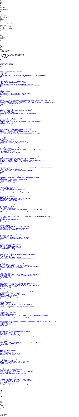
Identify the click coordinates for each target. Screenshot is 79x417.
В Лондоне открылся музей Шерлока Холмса (9, 339)
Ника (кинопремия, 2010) (5, 382)
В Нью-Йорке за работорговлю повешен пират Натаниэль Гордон (14, 147)
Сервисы (2, 405)
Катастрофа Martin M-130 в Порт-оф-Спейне (9, 297)
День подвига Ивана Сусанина (6, 366)
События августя (3, 31)
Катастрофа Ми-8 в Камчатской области (8, 183)
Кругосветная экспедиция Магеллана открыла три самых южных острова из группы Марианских (20, 133)
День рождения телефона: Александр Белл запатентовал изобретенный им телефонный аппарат (20, 138)
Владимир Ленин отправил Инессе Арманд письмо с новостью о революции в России (18, 212)
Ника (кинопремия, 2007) (5, 301)
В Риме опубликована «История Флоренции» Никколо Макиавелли (14, 318)
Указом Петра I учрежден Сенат (6, 125)
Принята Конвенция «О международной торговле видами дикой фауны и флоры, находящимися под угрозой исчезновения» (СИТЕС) (28, 102)
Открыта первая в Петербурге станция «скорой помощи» (12, 257)
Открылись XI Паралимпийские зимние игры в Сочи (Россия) (13, 141)
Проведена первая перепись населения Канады (10, 278)
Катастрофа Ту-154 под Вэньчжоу (7, 299)
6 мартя (1, 126)
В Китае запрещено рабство (6, 163)
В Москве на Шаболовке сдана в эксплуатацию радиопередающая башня (15, 253)
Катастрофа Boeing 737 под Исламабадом (8, 97)
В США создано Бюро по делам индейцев (9, 172)
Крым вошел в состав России (6, 245)
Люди (1, 401)
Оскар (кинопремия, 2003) (5, 303)
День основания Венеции (5, 320)
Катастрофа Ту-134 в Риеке (5, 236)
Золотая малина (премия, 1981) (6, 360)
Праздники (2, 398)
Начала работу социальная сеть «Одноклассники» (10, 334)
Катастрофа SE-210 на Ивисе (6, 207)
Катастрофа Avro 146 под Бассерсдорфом (8, 180)
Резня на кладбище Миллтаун (6, 227)
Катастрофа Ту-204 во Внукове (6, 185)
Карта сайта (3, 415)
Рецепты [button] (2, 27)
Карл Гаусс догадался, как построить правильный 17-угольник (13, 368)
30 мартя (2, 365)
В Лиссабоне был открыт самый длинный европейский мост (13, 358)
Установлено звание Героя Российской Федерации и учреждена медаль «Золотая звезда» (18, 270)
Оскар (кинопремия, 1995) (5, 344)
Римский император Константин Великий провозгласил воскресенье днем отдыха (17, 143)
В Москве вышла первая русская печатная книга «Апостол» (12, 164)
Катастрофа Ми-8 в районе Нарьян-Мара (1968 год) (11, 369)
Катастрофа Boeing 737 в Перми (7, 255)
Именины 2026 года (4, 43)
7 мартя (1, 134)
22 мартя (2, 281)
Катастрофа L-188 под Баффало (6, 235)
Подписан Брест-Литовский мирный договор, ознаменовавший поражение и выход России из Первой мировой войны (25, 100)
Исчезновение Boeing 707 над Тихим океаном (9, 295)
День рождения (3, 19)
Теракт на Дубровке (4, 288)
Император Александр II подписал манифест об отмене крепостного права (16, 96)
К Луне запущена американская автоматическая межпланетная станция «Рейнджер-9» (18, 275)
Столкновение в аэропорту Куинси (7, 151)
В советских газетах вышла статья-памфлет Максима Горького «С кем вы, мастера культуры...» (20, 285)
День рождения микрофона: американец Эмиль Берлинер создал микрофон (16, 110)
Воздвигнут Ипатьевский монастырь (8, 340)
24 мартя (2, 305)
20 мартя (2, 259)
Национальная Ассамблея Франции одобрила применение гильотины (15, 265)
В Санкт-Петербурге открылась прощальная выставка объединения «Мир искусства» (18, 158)
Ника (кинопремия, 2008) (5, 276)
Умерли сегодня (3, 37)
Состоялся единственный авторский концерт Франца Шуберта (13, 335)
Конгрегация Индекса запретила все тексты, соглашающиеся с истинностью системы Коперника (20, 121)
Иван (13, 63)
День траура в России (4, 351)
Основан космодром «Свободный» (7, 80)
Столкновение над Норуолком (6, 326)
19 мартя (2, 250)
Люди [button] (1, 35)
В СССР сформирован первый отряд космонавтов (10, 137)
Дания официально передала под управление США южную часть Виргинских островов (18, 378)
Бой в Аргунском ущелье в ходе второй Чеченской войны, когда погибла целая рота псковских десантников (23, 75)
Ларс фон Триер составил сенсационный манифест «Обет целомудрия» (15, 198)
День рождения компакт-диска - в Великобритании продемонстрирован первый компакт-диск (20, 85)
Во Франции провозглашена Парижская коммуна (10, 244)
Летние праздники (4, 11)
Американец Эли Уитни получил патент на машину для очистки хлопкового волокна (18, 202)
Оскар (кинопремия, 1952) (5, 268)
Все (1, 18)
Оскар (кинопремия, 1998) (5, 302)
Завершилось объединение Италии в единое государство (12, 234)
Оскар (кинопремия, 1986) (5, 313)
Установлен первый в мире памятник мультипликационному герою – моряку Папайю (18, 336)
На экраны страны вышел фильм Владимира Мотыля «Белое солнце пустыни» (16, 371)
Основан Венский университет (6, 188)
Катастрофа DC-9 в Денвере (6, 221)
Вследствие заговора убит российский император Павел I (12, 310)
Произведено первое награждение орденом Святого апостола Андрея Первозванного (18, 269)
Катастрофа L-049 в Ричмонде (6, 77)
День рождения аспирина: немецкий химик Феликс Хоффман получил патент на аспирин (19, 131)
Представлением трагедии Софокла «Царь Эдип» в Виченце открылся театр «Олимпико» (19, 101)
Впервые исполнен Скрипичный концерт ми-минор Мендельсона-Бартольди (16, 192)
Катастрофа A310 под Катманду (7, 296)
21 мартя (2, 272)
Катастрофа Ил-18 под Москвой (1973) (8, 352)
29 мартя (2, 355)
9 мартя (1, 154)
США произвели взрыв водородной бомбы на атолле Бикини (13, 82)
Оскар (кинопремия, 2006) (5, 122)
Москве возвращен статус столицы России (9, 187)
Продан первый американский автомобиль (9, 314)
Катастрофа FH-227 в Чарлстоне (7, 112)
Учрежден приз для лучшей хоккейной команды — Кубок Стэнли (14, 249)
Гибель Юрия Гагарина (5, 341)
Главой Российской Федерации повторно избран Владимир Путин (14, 205)
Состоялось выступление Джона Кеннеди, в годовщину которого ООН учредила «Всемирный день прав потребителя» (25, 216)
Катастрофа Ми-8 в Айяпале (6, 148)
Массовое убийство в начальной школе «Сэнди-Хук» (11, 199)
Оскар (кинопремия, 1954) (5, 323)
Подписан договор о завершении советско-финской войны (12, 189)
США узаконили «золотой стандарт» (8, 208)
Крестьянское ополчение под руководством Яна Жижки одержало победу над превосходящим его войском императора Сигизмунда (28, 321)
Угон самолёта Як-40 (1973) (6, 217)
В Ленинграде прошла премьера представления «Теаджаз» (12, 145)
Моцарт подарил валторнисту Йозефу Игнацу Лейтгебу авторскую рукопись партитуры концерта (20, 342)
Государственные (3, 14)
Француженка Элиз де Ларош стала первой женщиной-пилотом (13, 153)
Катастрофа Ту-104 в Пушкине (6, 224)
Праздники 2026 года (4, 12)
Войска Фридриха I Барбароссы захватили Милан (10, 330)
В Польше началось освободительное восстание (10, 308)
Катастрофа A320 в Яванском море (7, 311)
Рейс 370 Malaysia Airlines (5, 150)
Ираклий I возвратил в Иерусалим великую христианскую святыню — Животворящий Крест (20, 274)
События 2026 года (4, 34)
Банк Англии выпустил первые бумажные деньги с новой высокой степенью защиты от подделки (20, 356)
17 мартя (2, 230)
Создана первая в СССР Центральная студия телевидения (12, 287)
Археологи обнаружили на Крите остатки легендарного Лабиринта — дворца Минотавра (19, 291)
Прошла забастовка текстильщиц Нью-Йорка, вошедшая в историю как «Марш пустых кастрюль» (20, 149)
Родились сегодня (4, 36)
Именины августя (4, 40)
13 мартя (2, 190)
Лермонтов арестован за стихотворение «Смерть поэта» (12, 86)
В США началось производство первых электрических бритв (13, 243)
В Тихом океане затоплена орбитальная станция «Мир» (11, 292)
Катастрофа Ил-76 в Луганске (6, 298)
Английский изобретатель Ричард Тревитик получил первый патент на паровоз (17, 306)
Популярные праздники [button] (5, 17)
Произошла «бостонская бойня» (7, 123)
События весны (6, 67)
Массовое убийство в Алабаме (6, 322)
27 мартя (2, 337)
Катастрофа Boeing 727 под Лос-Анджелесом (9, 381)
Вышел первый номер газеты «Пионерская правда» (11, 130)
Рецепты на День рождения (6, 28)
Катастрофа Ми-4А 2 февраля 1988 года (8, 182)
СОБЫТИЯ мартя (4, 72)
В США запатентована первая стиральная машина (10, 347)
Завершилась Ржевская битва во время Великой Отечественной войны (15, 379)
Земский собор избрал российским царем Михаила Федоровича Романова (15, 95)
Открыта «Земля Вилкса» (5, 372)
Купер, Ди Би (3, 197)
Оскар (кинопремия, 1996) (5, 324)
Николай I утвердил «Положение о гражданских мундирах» (12, 174)
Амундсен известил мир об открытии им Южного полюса (12, 135)
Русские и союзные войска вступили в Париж (9, 383)
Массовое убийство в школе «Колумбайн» (9, 312)
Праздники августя (4, 9)
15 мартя (2, 210)
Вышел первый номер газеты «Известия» (8, 193)
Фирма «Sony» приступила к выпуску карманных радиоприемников (14, 115)
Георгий (6, 63)
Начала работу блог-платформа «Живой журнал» (10, 246)
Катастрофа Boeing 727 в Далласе (7, 206)
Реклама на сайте (3, 408)
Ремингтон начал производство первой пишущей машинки (12, 81)
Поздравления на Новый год (6, 24)
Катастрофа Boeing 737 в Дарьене (7, 139)
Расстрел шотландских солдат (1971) (7, 168)
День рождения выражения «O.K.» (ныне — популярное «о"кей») (14, 294)
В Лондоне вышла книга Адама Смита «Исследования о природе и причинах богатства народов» (20, 156)
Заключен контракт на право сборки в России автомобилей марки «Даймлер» (16, 380)
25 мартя (2, 316)
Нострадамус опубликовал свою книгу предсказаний (11, 78)
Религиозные (3, 15)
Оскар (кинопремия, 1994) (5, 277)
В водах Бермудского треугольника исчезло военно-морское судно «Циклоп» (16, 129)
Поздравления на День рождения (7, 23)
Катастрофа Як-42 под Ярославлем (7, 196)
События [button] (2, 29)
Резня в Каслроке (3, 325)
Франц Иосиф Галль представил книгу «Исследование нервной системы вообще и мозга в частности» (21, 209)
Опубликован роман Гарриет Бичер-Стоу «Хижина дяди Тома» (13, 267)
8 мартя (1, 144)
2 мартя (1, 83)
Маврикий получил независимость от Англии (9, 186)
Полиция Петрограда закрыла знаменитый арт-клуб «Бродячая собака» (15, 226)
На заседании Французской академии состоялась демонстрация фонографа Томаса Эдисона (19, 173)
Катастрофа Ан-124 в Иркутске (6, 120)
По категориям (3, 16)
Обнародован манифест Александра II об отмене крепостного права (14, 237)
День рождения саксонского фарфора (8, 350)
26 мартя (2, 329)
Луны (1, 404)
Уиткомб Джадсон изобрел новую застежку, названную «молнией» (14, 384)
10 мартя (2, 162)
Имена (1, 402)
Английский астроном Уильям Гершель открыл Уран (11, 191)
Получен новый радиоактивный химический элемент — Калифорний (15, 239)
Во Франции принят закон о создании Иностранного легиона (13, 159)
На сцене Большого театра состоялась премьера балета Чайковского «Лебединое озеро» (18, 113)
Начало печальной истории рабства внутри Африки (11, 353)
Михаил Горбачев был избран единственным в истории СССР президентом (16, 215)
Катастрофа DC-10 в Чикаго (6, 99)
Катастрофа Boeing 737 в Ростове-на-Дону (9, 132)
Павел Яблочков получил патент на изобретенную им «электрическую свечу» (16, 304)
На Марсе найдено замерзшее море (7, 333)
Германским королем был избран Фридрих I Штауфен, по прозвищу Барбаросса (17, 109)
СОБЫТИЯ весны (4, 73)
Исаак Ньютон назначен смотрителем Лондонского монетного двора (14, 361)
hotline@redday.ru (3, 414)
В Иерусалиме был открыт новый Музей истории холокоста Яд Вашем (15, 211)
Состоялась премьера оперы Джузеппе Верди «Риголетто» (12, 176)
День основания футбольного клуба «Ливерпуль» (10, 214)
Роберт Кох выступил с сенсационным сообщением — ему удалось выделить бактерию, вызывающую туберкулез (24, 315)
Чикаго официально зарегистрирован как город (10, 354)
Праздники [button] (2, 7)
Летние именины (3, 41)
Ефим (10, 63)
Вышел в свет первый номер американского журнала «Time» (13, 94)
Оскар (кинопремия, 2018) (5, 114)
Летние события (3, 33)
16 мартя (2, 218)
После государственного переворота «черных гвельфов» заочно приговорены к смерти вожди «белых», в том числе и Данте (26, 167)
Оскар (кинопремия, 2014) (5, 91)
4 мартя (1, 104)
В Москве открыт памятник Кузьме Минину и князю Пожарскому (14, 105)
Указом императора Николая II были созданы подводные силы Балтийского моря (17, 258)
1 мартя (1, 74)
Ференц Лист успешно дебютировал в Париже (10, 152)
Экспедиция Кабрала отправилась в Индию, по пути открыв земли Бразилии (16, 161)
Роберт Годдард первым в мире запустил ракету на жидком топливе (14, 228)
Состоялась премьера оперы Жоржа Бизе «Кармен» (11, 103)
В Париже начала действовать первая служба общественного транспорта (15, 241)
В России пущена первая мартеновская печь (9, 219)
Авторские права (3, 409)
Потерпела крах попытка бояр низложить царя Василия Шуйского (14, 142)
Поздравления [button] (3, 21)
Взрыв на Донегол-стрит (5, 262)
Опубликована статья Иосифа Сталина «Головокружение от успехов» (14, 90)
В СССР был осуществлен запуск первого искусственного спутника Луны (16, 377)
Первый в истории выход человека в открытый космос (11, 247)
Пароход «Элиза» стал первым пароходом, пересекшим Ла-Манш (14, 238)
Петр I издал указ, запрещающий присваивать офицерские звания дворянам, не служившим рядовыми (21, 160)
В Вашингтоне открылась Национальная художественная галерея (14, 231)
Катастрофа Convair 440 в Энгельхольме (8, 195)
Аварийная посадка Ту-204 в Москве (8, 282)
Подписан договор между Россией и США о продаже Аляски (13, 373)
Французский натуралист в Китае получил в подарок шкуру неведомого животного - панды (19, 177)
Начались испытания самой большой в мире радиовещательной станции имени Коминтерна (19, 266)
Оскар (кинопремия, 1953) (5, 256)
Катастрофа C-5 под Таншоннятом (7, 264)
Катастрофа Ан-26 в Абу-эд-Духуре (7, 332)
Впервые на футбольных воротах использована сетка (11, 293)
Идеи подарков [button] (3, 25)
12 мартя (2, 178)
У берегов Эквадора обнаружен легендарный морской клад (12, 327)
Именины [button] (2, 38)
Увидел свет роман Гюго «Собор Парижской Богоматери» (12, 229)
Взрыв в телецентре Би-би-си (6, 108)
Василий (2, 63)
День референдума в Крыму (6, 220)
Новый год (2, 20)
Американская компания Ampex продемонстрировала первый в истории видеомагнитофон (19, 204)
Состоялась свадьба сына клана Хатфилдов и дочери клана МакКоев (14, 279)
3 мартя (1, 92)
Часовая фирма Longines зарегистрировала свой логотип (12, 345)
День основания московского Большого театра (10, 349)
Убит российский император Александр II (9, 200)
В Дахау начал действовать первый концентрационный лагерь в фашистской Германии (18, 283)
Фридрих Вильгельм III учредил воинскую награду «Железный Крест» (15, 169)
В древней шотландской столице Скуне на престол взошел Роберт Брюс (15, 317)
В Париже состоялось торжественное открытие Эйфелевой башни (14, 375)
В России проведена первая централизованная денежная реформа (14, 260)
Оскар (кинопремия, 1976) (5, 363)
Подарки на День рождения (6, 26)
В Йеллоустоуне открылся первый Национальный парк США (13, 76)
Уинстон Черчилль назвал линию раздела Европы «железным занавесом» (15, 124)
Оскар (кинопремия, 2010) (5, 140)
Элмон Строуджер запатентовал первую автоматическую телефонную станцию (17, 170)
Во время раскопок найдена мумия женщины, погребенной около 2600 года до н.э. (17, 233)
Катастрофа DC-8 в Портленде (6, 111)
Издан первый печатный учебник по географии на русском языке (14, 166)
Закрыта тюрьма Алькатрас (5, 273)
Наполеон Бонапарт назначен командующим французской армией (14, 87)
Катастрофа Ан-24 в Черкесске (6, 222)
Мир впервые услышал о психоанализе (8, 370)
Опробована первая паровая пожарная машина (10, 343)
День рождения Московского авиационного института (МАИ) (13, 263)
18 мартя (2, 240)
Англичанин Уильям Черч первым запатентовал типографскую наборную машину (17, 307)
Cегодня (2, 8)
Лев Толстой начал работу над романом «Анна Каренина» (12, 362)
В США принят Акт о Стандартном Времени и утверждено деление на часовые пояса (18, 254)
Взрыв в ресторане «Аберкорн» (6, 106)
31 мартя (2, 374)
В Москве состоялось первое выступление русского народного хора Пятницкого (17, 84)
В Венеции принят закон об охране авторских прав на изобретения (14, 251)
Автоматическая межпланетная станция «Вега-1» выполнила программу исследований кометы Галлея (21, 128)
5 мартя (1, 116)
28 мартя (2, 346)
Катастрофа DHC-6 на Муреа (6, 181)
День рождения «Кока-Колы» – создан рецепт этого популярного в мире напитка (17, 359)
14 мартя (2, 201)
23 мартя (2, 289)
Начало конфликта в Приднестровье (7, 89)
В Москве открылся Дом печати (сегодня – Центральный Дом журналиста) (16, 93)
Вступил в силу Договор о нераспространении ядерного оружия (13, 118)
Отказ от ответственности (5, 410)
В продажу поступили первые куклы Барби (9, 157)
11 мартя (2, 171)
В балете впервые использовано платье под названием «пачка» (13, 179)
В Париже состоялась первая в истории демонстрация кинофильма (14, 284)
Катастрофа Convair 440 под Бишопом (8, 119)
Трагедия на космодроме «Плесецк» (7, 248)
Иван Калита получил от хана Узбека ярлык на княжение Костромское (15, 331)
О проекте (2, 407)
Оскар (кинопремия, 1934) (5, 225)
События (2, 400)
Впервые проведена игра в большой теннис (9, 286)
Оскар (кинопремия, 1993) (5, 364)
